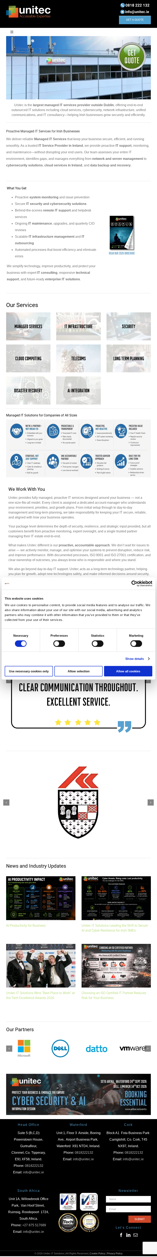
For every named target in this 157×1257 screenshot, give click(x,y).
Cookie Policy (97, 1254)
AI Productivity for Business (26, 926)
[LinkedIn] (128, 1236)
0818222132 (34, 1166)
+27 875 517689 (34, 1226)
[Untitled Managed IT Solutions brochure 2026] (122, 214)
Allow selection (79, 671)
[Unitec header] (78, 37)
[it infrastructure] (78, 314)
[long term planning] (129, 346)
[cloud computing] (28, 346)
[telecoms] (78, 346)
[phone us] (135, 3)
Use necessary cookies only (29, 671)
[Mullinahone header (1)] (78, 1076)
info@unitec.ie (33, 1173)
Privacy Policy (114, 1254)
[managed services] (28, 314)
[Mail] (135, 1236)
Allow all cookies (128, 671)
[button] (9, 680)
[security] (129, 314)
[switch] (59, 643)
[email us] (135, 9)
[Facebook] (121, 1236)
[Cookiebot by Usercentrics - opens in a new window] (134, 584)
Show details (134, 658)
